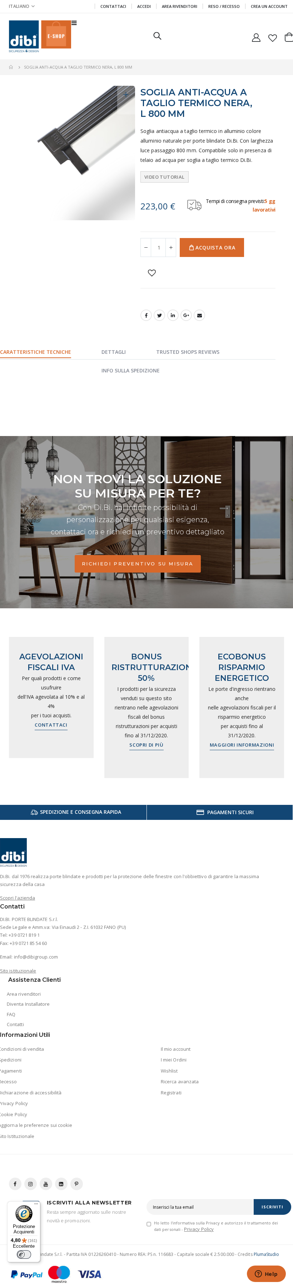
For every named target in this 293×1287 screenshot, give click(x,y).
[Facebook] (15, 1184)
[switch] (24, 1254)
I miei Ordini (174, 1059)
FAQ (11, 1014)
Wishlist (169, 1071)
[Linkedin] (61, 1184)
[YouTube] (46, 1184)
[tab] (44, 352)
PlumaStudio (266, 1254)
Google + (186, 315)
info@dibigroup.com (36, 957)
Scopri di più (146, 745)
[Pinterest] (76, 1184)
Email (199, 315)
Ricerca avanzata (180, 1081)
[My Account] (256, 36)
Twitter (159, 315)
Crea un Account (269, 6)
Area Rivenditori (179, 6)
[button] (21, 6)
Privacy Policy (199, 1229)
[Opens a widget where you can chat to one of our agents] (266, 1274)
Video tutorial (164, 177)
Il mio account (175, 1049)
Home (11, 67)
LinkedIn (173, 315)
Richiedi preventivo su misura (138, 563)
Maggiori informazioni (242, 745)
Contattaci (113, 6)
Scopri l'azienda (17, 898)
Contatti (15, 1024)
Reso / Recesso (224, 6)
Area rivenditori (24, 994)
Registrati (171, 1092)
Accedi (144, 6)
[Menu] (36, 1205)
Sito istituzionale (18, 970)
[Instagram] (30, 1184)
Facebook (146, 315)
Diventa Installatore (28, 1004)
